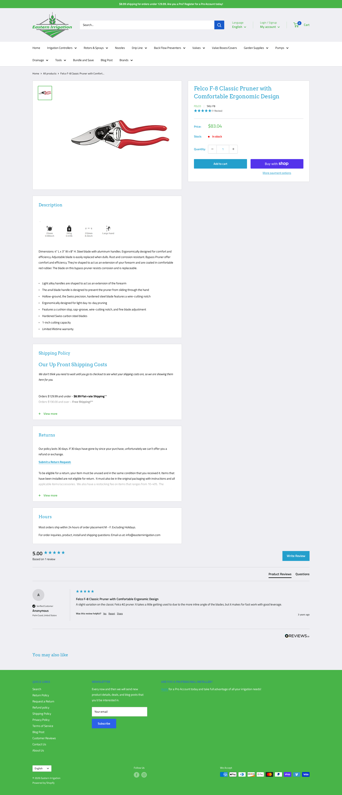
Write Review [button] (296, 555)
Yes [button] (104, 613)
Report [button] (111, 613)
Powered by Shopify (43, 783)
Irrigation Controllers (59, 48)
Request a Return (43, 701)
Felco (197, 106)
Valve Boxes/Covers (224, 48)
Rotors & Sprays (94, 48)
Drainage (38, 60)
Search (36, 689)
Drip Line (137, 48)
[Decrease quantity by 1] (212, 149)
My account (268, 26)
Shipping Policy (41, 713)
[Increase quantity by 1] (233, 149)
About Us (38, 750)
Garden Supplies (254, 48)
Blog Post (107, 60)
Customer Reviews (44, 738)
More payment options (277, 172)
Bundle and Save (83, 60)
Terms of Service (42, 726)
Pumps (279, 48)
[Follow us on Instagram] (144, 775)
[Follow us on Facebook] (136, 775)
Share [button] (120, 613)
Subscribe (104, 723)
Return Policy (40, 695)
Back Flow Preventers (167, 48)
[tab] (280, 575)
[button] (248, 111)
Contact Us (39, 744)
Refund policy (40, 707)
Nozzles (120, 48)
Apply (164, 689)
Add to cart (220, 163)
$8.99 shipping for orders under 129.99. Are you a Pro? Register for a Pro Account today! (171, 4)
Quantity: (200, 149)
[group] (53, 553)
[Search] (219, 25)
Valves (196, 48)
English (39, 768)
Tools (58, 60)
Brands (124, 60)
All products (49, 73)
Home (36, 48)
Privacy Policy (40, 719)
